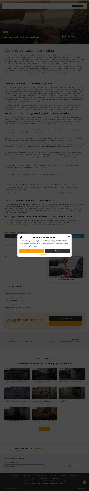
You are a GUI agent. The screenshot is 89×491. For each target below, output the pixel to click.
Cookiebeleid (43, 254)
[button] (69, 237)
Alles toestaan (31, 251)
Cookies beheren (57, 251)
